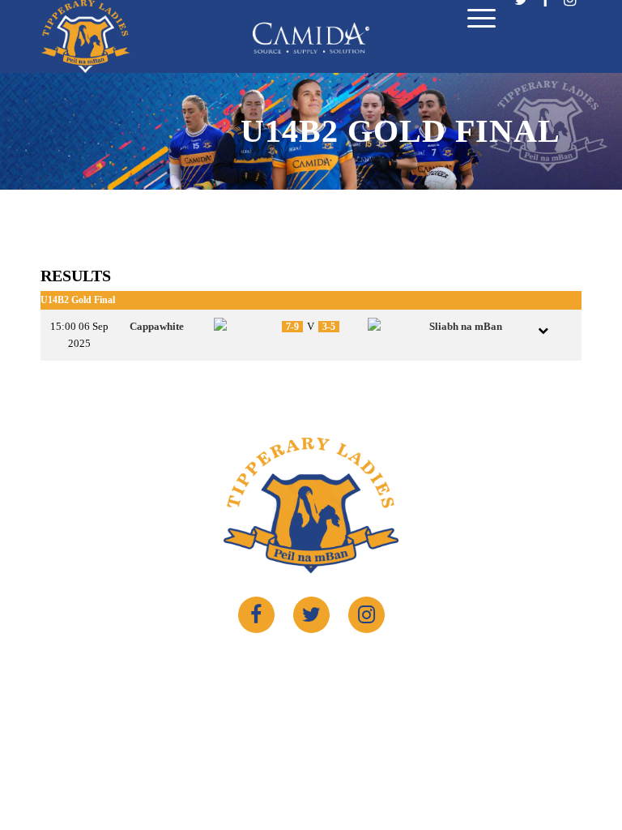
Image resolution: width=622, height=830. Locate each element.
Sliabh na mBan (465, 326)
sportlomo (441, 663)
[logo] (85, 36)
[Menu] (473, 22)
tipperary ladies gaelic (300, 663)
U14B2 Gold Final (77, 300)
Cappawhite (157, 326)
